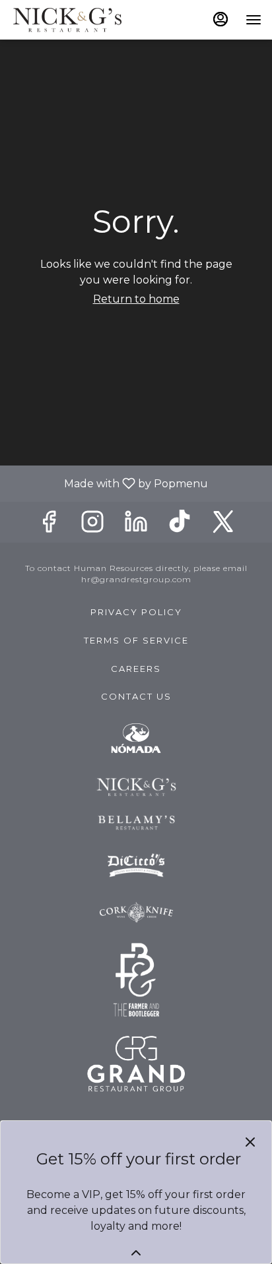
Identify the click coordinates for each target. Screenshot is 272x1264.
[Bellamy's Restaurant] (136, 821)
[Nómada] (136, 738)
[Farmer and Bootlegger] (136, 979)
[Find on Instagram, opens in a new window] (92, 525)
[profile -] (220, 19)
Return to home (136, 299)
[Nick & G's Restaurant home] (70, 19)
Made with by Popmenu (109, 483)
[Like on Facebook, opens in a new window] (49, 525)
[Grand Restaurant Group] (136, 1063)
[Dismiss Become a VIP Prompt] (250, 1142)
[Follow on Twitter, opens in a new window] (223, 525)
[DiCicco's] (136, 864)
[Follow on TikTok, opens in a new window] (179, 525)
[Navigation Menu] (253, 20)
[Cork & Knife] (136, 911)
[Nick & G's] (136, 786)
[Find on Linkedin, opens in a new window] (136, 525)
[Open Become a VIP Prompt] (136, 1253)
